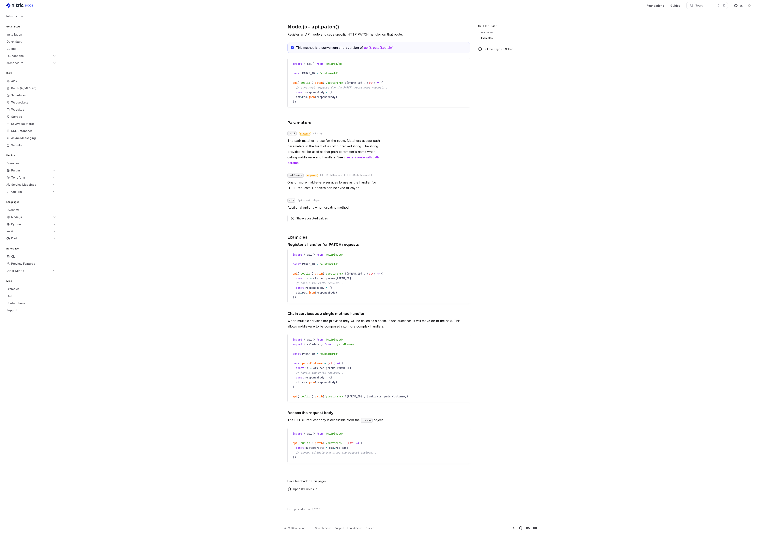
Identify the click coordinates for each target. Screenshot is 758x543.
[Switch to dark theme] (749, 5)
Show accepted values (312, 218)
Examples (487, 38)
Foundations (655, 5)
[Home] (20, 5)
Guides (675, 5)
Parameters (488, 32)
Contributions (323, 528)
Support (339, 528)
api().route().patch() (378, 48)
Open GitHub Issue (305, 489)
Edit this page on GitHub (498, 49)
